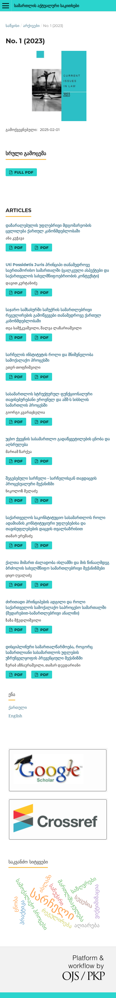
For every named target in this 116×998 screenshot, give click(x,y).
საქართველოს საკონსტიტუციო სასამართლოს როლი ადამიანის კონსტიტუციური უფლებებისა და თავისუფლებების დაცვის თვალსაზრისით (55, 523)
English (15, 715)
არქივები (31, 25)
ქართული (17, 707)
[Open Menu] (5, 5)
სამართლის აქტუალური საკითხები (46, 5)
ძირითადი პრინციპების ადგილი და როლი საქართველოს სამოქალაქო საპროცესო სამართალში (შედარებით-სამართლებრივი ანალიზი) (56, 607)
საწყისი (12, 25)
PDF (18, 247)
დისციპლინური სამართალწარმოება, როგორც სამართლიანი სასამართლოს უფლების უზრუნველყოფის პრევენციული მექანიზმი (49, 652)
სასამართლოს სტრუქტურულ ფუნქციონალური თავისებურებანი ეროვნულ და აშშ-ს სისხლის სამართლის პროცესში (49, 399)
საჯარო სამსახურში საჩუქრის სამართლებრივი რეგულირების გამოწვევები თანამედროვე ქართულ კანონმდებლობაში (53, 315)
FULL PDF (23, 172)
